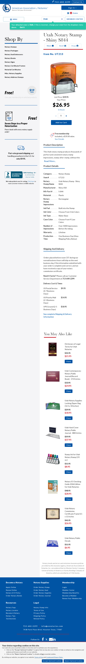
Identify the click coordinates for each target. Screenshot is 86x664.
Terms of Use (38, 657)
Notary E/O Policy (13, 593)
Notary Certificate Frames (15, 66)
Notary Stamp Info (41, 607)
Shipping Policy (40, 616)
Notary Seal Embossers (14, 54)
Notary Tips (10, 616)
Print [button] (74, 46)
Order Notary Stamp (42, 587)
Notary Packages (11, 51)
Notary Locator (12, 610)
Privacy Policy (39, 613)
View (68, 361)
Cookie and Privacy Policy (54, 657)
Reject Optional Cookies (74, 661)
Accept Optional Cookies (52, 661)
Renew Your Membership (72, 598)
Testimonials (11, 619)
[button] (72, 8)
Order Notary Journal (42, 596)
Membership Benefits (70, 593)
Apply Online (11, 587)
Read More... (50, 161)
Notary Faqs (11, 607)
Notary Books (10, 58)
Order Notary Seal (41, 590)
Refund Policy (39, 619)
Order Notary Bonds (14, 596)
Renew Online (11, 590)
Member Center (68, 590)
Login (64, 587)
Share (49, 46)
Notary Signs (10, 62)
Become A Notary (13, 613)
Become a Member (69, 596)
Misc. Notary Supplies (13, 73)
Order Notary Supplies (42, 593)
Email (61, 46)
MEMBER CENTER (75, 19)
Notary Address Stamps (14, 77)
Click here (31, 181)
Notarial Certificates (13, 70)
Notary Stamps (11, 47)
